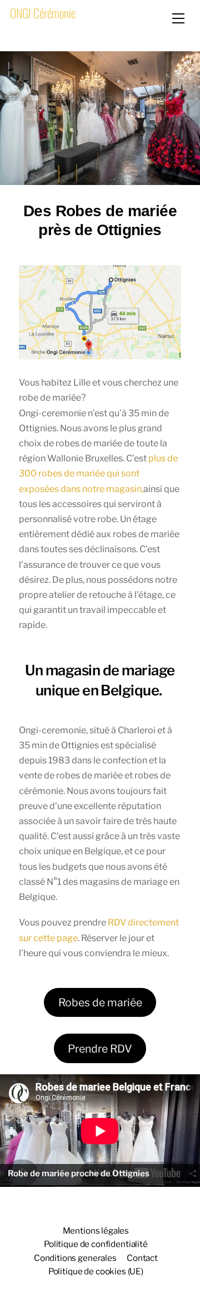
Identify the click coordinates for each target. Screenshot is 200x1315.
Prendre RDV (100, 1048)
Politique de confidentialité (96, 1244)
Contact (142, 1258)
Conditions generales (75, 1258)
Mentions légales (96, 1230)
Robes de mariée (100, 1002)
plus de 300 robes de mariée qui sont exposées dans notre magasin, (98, 473)
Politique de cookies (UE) (95, 1271)
